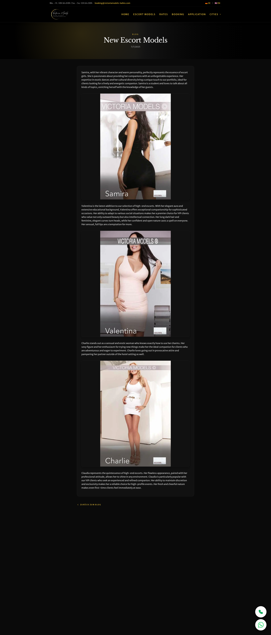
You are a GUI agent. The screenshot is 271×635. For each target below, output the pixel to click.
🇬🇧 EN (217, 3)
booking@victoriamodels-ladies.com (112, 3)
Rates (163, 14)
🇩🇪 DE (207, 3)
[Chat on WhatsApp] (260, 624)
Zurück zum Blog (90, 505)
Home (125, 14)
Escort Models (144, 14)
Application (197, 14)
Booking (178, 14)
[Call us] (260, 611)
